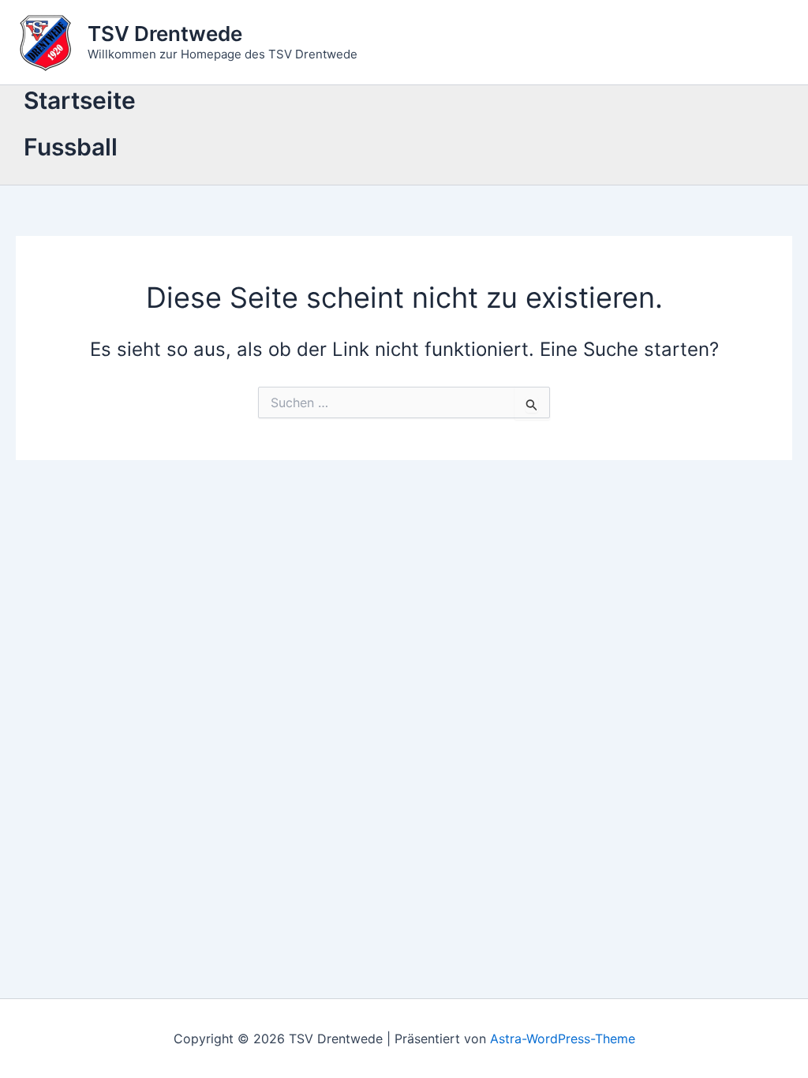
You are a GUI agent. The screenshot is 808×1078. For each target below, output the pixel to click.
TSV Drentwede (165, 33)
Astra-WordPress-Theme (562, 1038)
